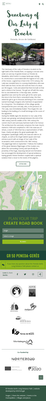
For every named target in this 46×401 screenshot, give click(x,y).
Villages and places (24, 398)
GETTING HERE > (23, 164)
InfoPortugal (20, 391)
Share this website (18, 395)
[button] (4, 53)
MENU (8, 3)
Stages (8, 395)
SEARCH (23, 242)
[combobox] (23, 230)
